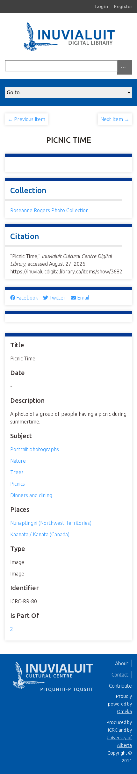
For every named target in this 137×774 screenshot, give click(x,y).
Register (123, 6)
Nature (18, 461)
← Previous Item (26, 119)
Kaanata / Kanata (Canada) (39, 534)
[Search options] (124, 67)
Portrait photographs (34, 449)
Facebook (27, 297)
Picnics (17, 484)
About (121, 663)
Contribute (120, 686)
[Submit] (130, 65)
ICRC (113, 730)
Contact (120, 674)
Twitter (57, 297)
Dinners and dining (31, 495)
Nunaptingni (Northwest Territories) (50, 523)
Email (83, 297)
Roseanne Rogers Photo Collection (49, 210)
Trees (17, 472)
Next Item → (114, 119)
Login (101, 6)
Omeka (124, 711)
